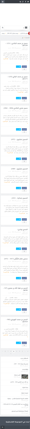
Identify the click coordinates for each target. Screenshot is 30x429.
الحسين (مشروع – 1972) (19, 139)
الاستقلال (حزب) (24, 358)
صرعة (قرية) (25, 387)
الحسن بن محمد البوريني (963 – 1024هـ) (17, 320)
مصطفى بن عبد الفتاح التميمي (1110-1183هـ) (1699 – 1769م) (15, 405)
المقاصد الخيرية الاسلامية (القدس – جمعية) (18, 399)
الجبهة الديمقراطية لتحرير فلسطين (20, 411)
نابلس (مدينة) (17, 375)
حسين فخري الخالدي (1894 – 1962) (16, 108)
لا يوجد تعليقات (25, 49)
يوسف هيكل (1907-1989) (15, 33)
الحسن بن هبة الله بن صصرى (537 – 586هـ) (15, 289)
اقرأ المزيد (20, 92)
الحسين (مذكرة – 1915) (20, 198)
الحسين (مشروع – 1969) (19, 168)
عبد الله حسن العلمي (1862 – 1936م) (19, 382)
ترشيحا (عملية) (24, 393)
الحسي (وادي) (23, 229)
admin (24, 48)
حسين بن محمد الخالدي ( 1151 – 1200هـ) (16, 44)
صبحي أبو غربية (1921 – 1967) (21, 364)
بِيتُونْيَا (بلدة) (25, 369)
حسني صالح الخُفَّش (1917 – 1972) (16, 258)
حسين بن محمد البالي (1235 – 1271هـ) (17, 77)
